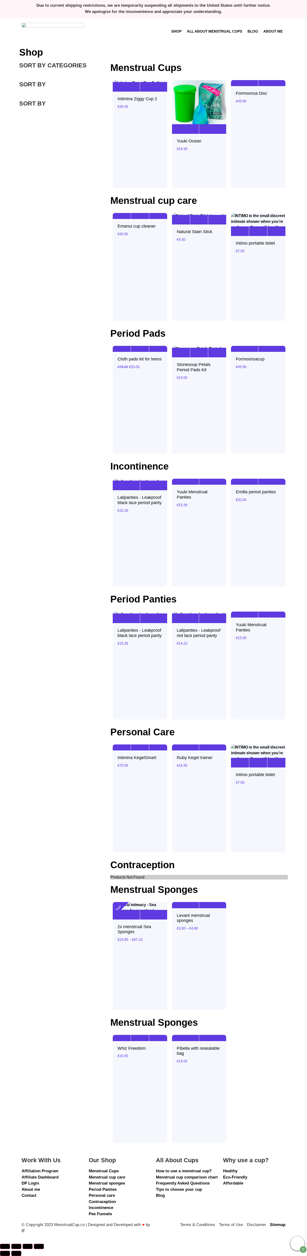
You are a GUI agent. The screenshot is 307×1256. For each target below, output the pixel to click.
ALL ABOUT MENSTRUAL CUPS (214, 31)
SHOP (176, 31)
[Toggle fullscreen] (16, 1246)
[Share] (28, 1246)
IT (23, 1231)
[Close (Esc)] (39, 1246)
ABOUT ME (273, 31)
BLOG (253, 31)
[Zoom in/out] (5, 1246)
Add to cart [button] (122, 214)
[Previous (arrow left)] (5, 1253)
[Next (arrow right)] (16, 1253)
